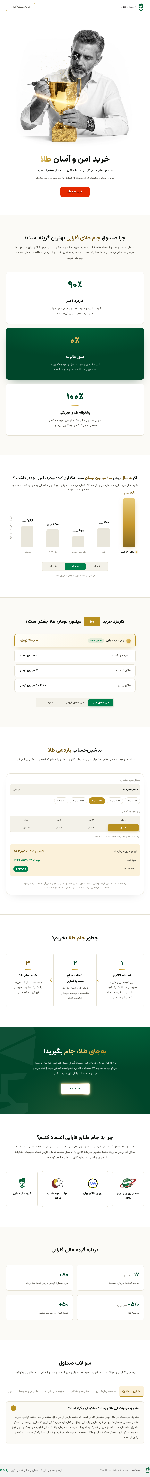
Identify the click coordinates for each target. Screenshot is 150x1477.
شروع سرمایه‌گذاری (20, 7)
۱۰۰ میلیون (97, 801)
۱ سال (26, 820)
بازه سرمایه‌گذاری (131, 811)
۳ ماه (91, 820)
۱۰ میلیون (132, 801)
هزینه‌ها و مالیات (54, 1391)
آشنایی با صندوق (131, 1391)
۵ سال (59, 828)
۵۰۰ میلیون (78, 801)
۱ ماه (123, 820)
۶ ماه (58, 820)
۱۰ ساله (53, 566)
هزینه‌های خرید (100, 703)
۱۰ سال (26, 828)
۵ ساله (75, 566)
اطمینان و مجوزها (28, 1391)
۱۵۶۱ (2, 1470)
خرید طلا (75, 1088)
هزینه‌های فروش (75, 703)
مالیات (49, 703)
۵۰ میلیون (115, 801)
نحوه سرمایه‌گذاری (106, 1391)
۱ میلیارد (61, 801)
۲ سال (123, 828)
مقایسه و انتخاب (80, 1391)
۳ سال (91, 828)
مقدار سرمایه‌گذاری (130, 780)
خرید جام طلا (75, 192)
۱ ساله (97, 566)
